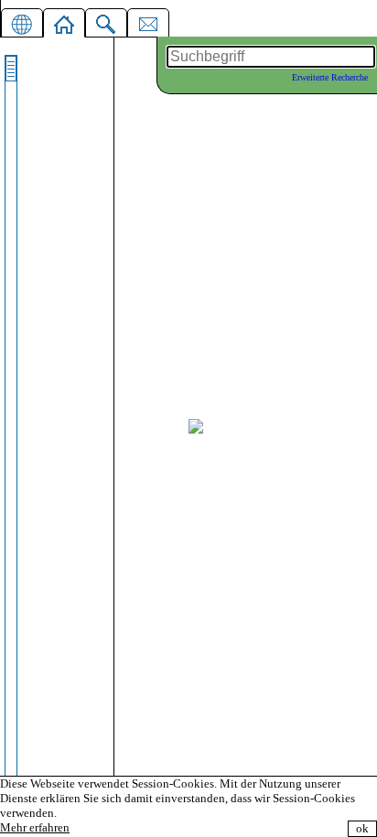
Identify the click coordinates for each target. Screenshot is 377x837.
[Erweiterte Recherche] (106, 21)
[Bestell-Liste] (148, 21)
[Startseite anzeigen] (64, 21)
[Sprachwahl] (22, 21)
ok (362, 828)
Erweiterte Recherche (330, 77)
